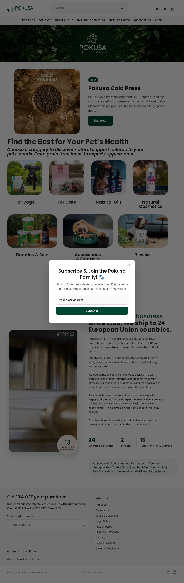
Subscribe (92, 310)
